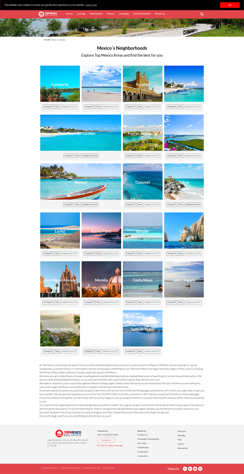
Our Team (142, 443)
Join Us (181, 444)
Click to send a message (111, 445)
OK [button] (229, 5)
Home (47, 39)
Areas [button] (70, 13)
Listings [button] (82, 13)
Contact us (106, 440)
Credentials (143, 451)
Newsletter (183, 448)
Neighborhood (89, 155)
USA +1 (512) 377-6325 (107, 434)
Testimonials (143, 447)
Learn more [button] (91, 5)
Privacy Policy (109, 468)
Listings (47, 106)
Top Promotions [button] (142, 13)
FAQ (180, 439)
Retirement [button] (97, 13)
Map (57, 106)
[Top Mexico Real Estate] (47, 14)
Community (143, 456)
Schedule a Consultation (148, 439)
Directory (182, 431)
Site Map (182, 435)
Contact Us (143, 434)
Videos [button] (112, 13)
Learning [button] (125, 13)
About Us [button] (161, 13)
